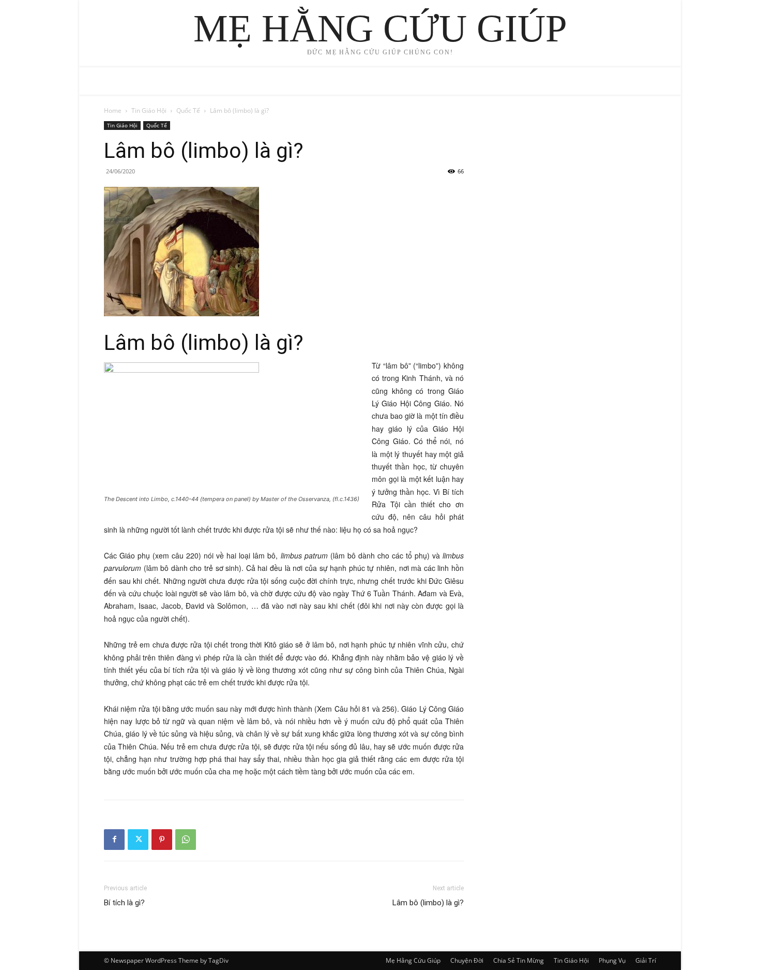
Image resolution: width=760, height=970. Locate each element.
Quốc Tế (188, 110)
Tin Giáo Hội (148, 110)
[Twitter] (138, 839)
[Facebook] (114, 839)
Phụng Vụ (612, 960)
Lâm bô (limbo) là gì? (428, 902)
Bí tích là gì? (124, 902)
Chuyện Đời (466, 960)
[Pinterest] (161, 839)
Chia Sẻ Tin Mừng (518, 960)
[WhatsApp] (185, 839)
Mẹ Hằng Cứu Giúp (413, 960)
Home (112, 110)
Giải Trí (645, 960)
